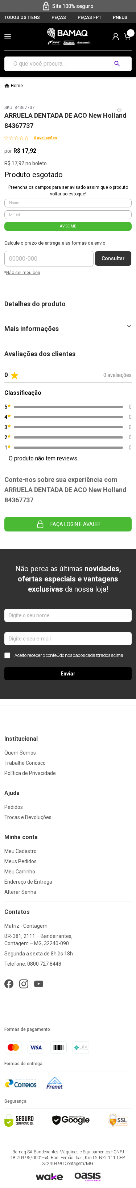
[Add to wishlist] (119, 110)
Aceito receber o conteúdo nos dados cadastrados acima (69, 655)
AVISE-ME (68, 226)
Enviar (68, 674)
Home (17, 85)
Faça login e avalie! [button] (75, 524)
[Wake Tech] (49, 1176)
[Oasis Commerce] (87, 1176)
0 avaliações (45, 138)
